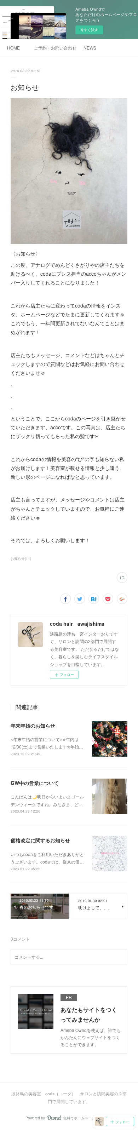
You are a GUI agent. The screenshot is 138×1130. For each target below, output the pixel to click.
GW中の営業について (35, 782)
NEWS (90, 48)
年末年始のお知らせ (33, 725)
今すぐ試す (89, 29)
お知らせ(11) (21, 558)
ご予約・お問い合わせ (55, 48)
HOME (13, 48)
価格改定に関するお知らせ (40, 840)
